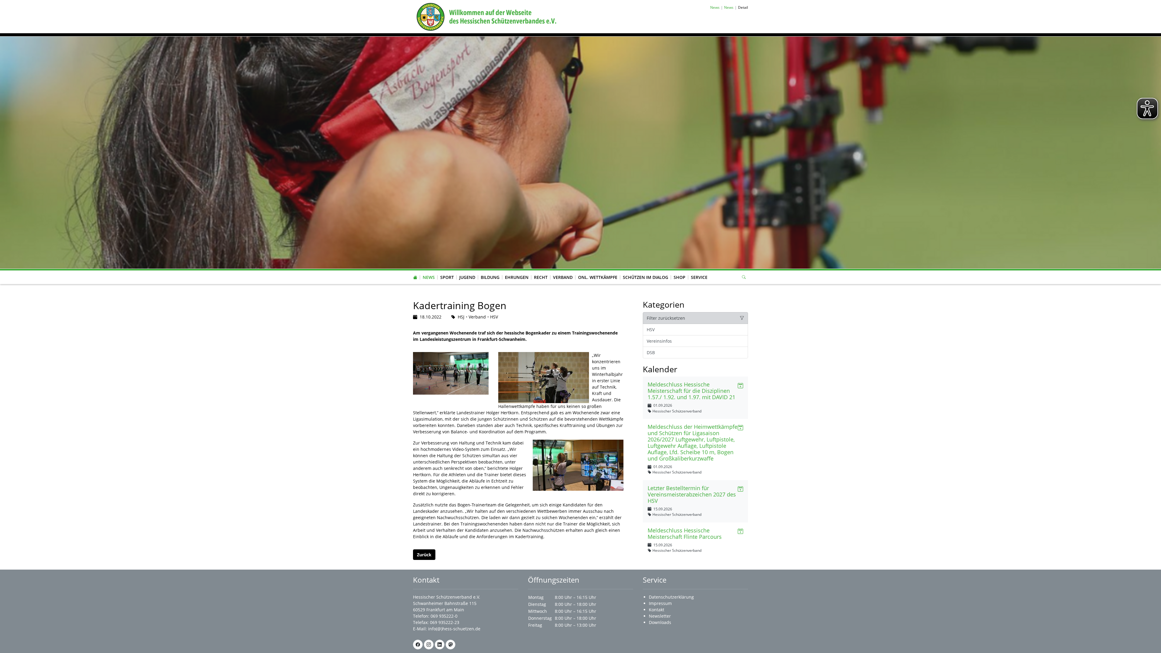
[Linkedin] (439, 644)
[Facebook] (418, 644)
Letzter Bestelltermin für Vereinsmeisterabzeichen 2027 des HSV (692, 494)
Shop (679, 277)
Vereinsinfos (659, 341)
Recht (541, 277)
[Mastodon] (450, 644)
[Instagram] (429, 644)
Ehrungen (516, 277)
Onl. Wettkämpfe (597, 277)
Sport (447, 277)
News (429, 277)
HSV (651, 329)
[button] (429, 271)
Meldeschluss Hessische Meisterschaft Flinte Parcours (685, 533)
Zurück (424, 555)
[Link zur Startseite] (485, 16)
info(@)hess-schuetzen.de (454, 629)
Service (699, 277)
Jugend (467, 277)
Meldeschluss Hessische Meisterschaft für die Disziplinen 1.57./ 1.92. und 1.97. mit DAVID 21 (691, 391)
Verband (563, 277)
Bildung (490, 277)
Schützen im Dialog (645, 277)
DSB (651, 352)
